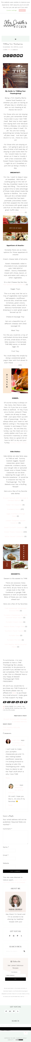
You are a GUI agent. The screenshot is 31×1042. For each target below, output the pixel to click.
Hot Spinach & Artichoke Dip (14, 284)
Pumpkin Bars (14, 635)
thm (24, 708)
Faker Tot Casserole (14, 505)
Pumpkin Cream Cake (14, 622)
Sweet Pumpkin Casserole (14, 527)
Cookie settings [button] (12, 10)
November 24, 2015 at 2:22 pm (15, 790)
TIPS (23, 706)
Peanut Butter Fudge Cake (14, 626)
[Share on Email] (18, 55)
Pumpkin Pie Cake (14, 640)
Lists (15, 706)
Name (6, 847)
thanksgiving (18, 708)
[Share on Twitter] (7, 55)
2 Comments (14, 49)
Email (6, 855)
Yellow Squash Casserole (14, 536)
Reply (8, 778)
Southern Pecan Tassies (14, 631)
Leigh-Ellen (16, 740)
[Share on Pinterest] (11, 55)
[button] (16, 39)
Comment (7, 829)
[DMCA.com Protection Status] (19, 1039)
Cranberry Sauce (13, 509)
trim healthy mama (9, 710)
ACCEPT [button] (22, 10)
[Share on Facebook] (4, 55)
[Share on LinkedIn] (14, 55)
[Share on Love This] (21, 55)
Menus (19, 706)
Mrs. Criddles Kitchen (16, 25)
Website (6, 863)
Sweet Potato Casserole (13, 532)
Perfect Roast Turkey (18, 443)
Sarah (17, 785)
